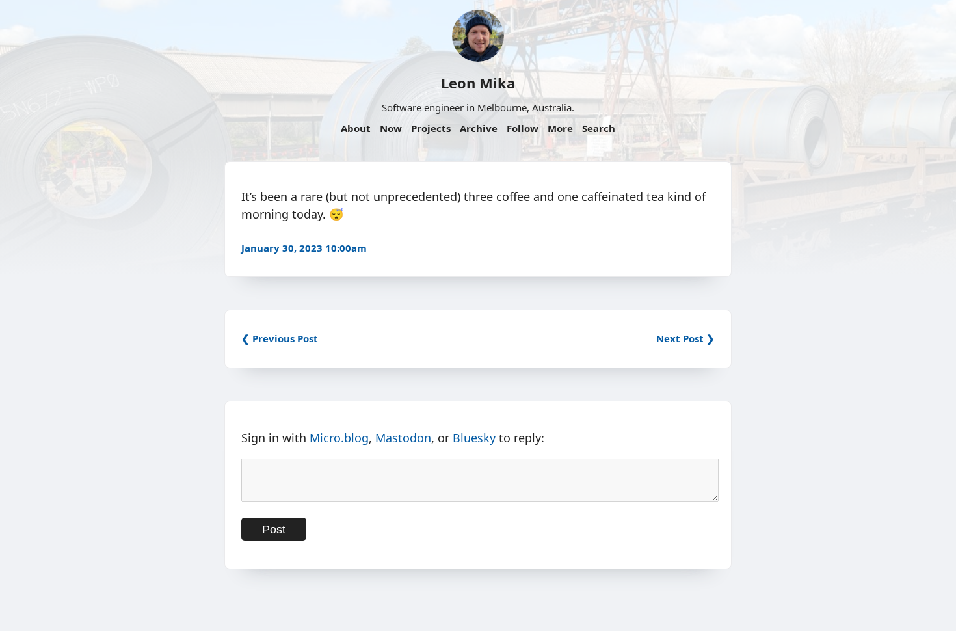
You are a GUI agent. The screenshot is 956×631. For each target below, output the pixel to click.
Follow (522, 128)
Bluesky (474, 438)
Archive (479, 128)
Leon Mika (478, 82)
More (560, 128)
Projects (431, 128)
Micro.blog (339, 438)
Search (598, 128)
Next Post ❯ (685, 338)
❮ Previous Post (279, 338)
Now (391, 128)
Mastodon (403, 438)
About (356, 128)
